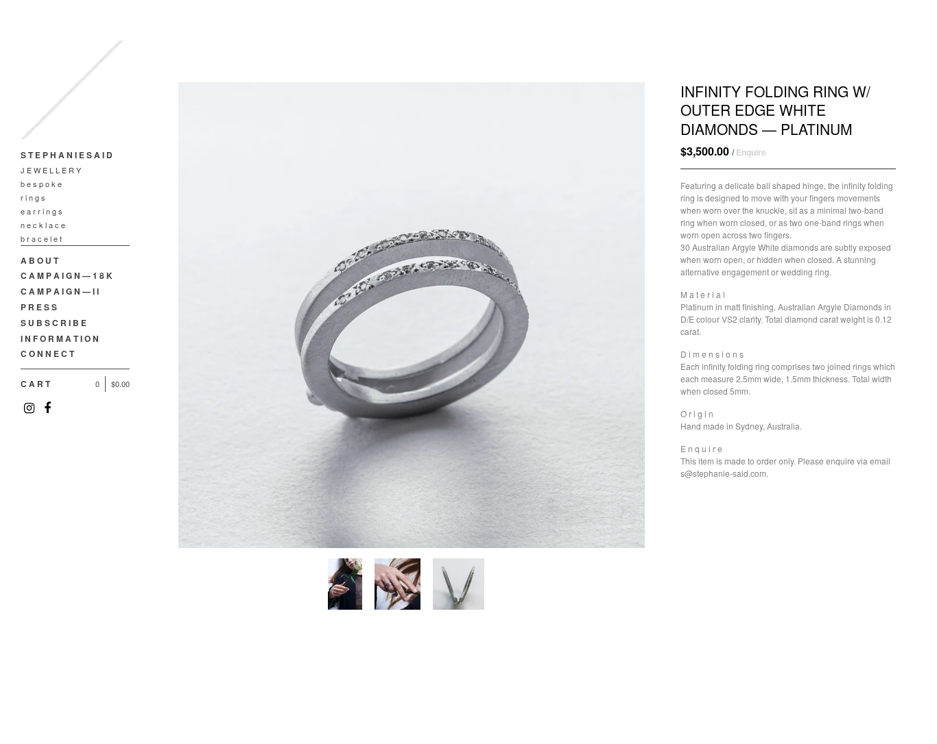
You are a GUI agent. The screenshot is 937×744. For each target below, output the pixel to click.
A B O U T (39, 260)
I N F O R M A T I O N (60, 338)
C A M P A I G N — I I (60, 291)
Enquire (751, 152)
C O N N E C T (47, 353)
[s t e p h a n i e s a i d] (72, 92)
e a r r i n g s (41, 211)
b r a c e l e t (41, 238)
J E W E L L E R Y (51, 169)
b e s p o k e (41, 183)
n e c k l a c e (43, 224)
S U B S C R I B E (53, 323)
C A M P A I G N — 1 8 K (66, 275)
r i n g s (33, 197)
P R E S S (39, 307)
